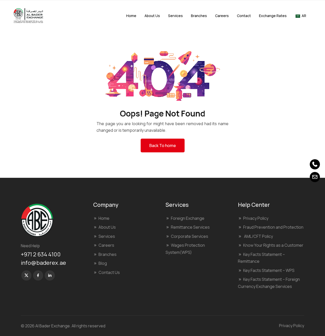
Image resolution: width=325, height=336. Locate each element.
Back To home (162, 145)
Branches (199, 15)
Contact (244, 15)
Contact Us (109, 272)
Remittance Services (190, 227)
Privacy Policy (255, 218)
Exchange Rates (273, 15)
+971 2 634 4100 (41, 254)
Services (175, 15)
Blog (103, 263)
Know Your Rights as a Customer (273, 245)
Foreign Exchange (187, 218)
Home (131, 15)
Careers (222, 15)
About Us (152, 15)
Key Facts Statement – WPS (269, 270)
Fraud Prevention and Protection (273, 227)
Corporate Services (189, 236)
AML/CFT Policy (258, 236)
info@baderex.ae (43, 262)
